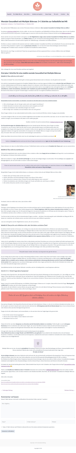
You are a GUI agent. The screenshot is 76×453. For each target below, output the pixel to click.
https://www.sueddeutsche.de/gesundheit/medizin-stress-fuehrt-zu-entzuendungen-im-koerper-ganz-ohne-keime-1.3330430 (23, 382)
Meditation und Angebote (37, 14)
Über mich (56, 14)
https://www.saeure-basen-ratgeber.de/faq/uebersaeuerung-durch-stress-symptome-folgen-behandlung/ (20, 383)
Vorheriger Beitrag (6, 390)
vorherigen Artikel (12, 31)
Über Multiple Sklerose (17, 14)
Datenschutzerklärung (41, 442)
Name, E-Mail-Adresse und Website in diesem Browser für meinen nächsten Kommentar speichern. (29, 427)
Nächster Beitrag (69, 390)
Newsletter (63, 14)
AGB (36, 442)
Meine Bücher (27, 14)
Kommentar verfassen (7, 24)
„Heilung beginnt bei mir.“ (56, 122)
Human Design (48, 14)
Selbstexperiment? (66, 33)
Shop (68, 14)
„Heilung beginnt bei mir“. (52, 369)
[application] (30, 14)
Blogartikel (9, 14)
